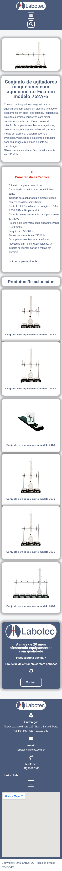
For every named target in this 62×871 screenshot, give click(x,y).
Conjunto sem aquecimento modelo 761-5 (30, 445)
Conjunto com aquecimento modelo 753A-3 (30, 388)
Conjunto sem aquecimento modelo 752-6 (30, 606)
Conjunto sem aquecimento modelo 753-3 (30, 551)
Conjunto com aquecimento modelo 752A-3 (30, 334)
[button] (31, 15)
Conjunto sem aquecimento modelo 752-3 (30, 498)
